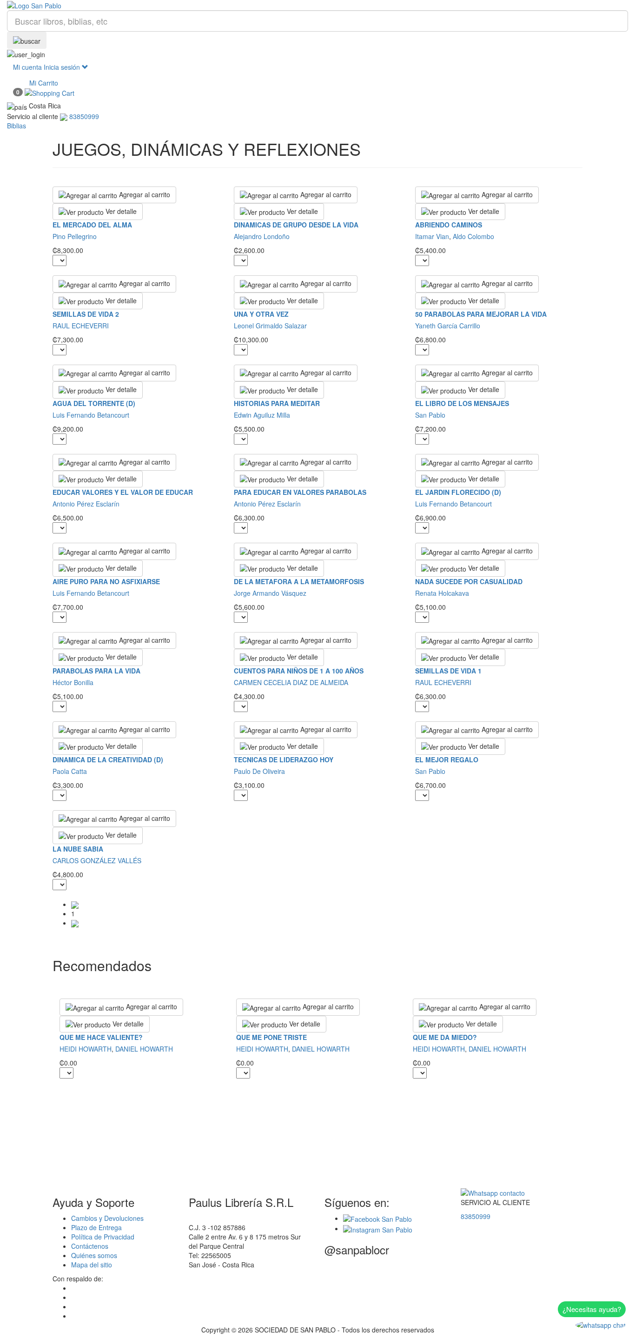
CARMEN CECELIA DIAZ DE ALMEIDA (291, 682)
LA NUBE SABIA (78, 848)
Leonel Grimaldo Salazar (270, 325)
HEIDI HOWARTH (86, 1048)
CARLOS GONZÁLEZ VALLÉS (97, 860)
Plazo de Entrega (96, 1227)
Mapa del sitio (91, 1264)
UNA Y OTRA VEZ (261, 314)
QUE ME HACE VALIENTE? (101, 1037)
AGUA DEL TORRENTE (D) (94, 403)
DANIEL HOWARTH (144, 1048)
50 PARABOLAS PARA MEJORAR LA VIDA (481, 314)
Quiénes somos (94, 1255)
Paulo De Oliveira (259, 771)
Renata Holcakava (442, 593)
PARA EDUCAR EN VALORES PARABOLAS (300, 492)
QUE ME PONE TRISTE (271, 1037)
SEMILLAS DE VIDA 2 (86, 314)
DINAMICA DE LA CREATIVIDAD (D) (108, 759)
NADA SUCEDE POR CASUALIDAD (469, 581)
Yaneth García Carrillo (447, 325)
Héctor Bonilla (73, 682)
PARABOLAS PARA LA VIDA (96, 670)
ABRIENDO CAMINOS (448, 224)
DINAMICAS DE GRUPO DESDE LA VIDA (296, 224)
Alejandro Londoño (262, 236)
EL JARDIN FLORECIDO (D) (458, 492)
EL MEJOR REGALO (446, 759)
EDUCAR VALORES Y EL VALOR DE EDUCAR (123, 492)
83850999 (475, 1216)
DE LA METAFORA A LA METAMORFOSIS (299, 581)
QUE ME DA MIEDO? (445, 1037)
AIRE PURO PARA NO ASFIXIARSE (106, 581)
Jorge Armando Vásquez (270, 593)
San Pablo (430, 415)
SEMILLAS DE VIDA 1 (448, 670)
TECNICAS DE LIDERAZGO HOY (283, 759)
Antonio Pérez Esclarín (86, 503)
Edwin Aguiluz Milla (262, 415)
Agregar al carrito (143, 194)
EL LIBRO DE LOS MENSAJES (462, 403)
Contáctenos (89, 1246)
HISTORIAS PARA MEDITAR (277, 403)
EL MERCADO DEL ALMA (92, 224)
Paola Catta (70, 771)
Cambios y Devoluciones (107, 1218)
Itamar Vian (432, 236)
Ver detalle (120, 211)
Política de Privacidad (102, 1236)
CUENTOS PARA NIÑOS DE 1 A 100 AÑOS (299, 670)
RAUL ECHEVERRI (81, 325)
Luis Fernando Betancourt (91, 415)
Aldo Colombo (473, 236)
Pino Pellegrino (75, 236)
